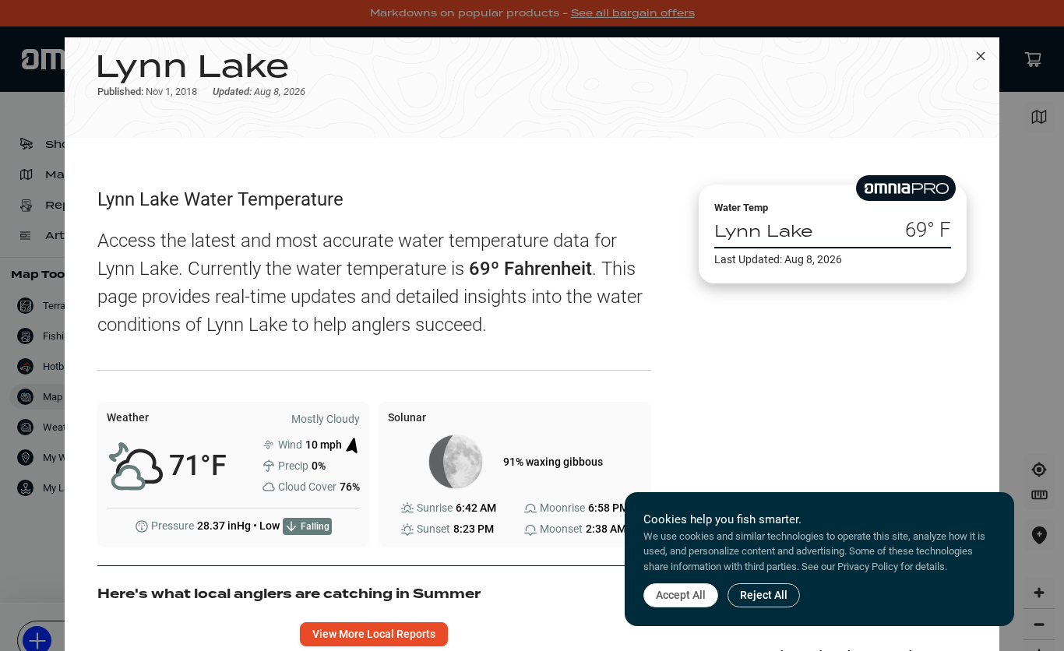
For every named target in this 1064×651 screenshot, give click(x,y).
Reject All (763, 595)
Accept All (681, 595)
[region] (833, 438)
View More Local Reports (373, 634)
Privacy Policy (867, 566)
